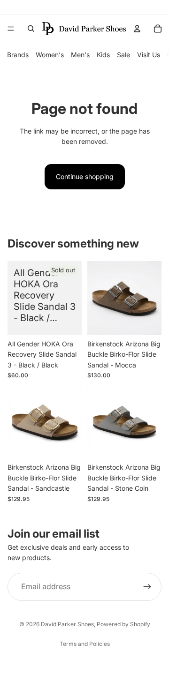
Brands (18, 55)
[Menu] (11, 28)
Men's (80, 55)
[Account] (137, 28)
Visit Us (148, 55)
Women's (50, 55)
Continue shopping (85, 176)
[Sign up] (147, 586)
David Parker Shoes (67, 624)
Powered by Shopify (123, 624)
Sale (123, 55)
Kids (103, 55)
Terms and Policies (85, 643)
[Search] (31, 28)
